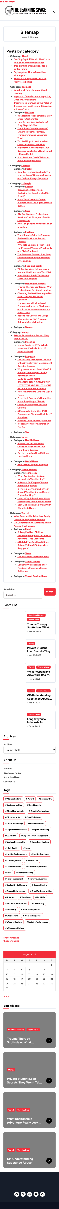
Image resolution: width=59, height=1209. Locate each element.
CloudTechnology (15, 823)
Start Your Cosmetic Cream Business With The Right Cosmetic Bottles (34, 202)
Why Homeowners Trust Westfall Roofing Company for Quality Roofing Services (34, 372)
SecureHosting (40, 885)
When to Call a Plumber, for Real (34, 420)
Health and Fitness (35, 283)
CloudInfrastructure (40, 811)
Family (29, 529)
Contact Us (9, 781)
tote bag (11, 897)
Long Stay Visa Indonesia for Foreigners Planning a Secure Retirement (32, 568)
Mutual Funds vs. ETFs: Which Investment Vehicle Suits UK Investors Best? (32, 348)
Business (26, 86)
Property (30, 356)
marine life (32, 860)
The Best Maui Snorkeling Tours (33, 556)
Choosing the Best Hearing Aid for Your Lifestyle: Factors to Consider (34, 296)
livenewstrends (11, 937)
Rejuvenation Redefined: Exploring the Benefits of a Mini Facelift (33, 193)
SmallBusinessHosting (42, 891)
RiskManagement (15, 879)
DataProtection (36, 823)
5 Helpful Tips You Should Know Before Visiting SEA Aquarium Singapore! (33, 545)
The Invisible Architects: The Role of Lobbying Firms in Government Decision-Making (34, 362)
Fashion (29, 231)
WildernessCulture (15, 928)
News (24, 437)
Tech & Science (29, 469)
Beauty (29, 186)
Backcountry (46, 799)
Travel (25, 513)
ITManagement (14, 860)
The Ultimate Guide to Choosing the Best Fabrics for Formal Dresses (33, 238)
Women (29, 327)
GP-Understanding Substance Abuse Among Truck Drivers (22, 1162)
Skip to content (7, 1)
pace (9, 872)
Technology (31, 472)
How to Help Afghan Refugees (32, 464)
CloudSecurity (13, 817)
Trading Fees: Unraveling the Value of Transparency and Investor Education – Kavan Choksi (33, 106)
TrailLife (41, 897)
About (24, 56)
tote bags (26, 897)
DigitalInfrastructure (17, 829)
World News (31, 461)
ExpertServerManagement (35, 835)
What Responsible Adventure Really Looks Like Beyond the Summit (39, 676)
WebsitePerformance (38, 922)
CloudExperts (34, 805)
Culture (25, 165)
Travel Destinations (36, 576)
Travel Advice (32, 561)
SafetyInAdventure (38, 879)
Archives (7, 744)
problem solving (25, 872)
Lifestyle (26, 183)
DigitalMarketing (41, 829)
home (27, 848)
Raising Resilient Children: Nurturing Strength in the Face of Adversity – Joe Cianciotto (34, 535)
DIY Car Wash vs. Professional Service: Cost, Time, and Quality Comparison (33, 217)
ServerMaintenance (16, 891)
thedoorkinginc (11, 940)
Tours (28, 553)
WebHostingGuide (33, 915)
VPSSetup (11, 909)
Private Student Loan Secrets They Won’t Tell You (39, 651)
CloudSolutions (33, 817)
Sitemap (7, 768)
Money (25, 332)
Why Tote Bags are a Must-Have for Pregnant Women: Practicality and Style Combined (34, 248)
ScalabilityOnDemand (17, 885)
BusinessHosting (14, 805)
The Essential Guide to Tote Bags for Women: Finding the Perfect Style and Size (34, 257)
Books (28, 168)
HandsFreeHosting (40, 842)
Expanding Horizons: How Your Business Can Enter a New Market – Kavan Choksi (34, 150)
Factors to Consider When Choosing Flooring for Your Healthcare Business (31, 446)
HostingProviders (41, 854)
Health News (32, 440)
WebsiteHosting (14, 922)
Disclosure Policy (12, 772)
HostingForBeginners (16, 854)
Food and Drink (33, 265)
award (31, 799)
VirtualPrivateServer (17, 903)
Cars (27, 210)
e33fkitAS (11, 835)
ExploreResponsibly (16, 842)
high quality (12, 848)
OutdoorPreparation (37, 866)
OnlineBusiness (14, 866)
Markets (29, 112)
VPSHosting (38, 903)
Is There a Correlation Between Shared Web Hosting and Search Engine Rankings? (33, 492)
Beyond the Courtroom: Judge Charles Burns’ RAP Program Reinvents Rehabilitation (32, 318)
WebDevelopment (31, 909)
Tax (27, 432)
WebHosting (12, 915)
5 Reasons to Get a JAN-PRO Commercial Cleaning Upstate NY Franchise (34, 414)
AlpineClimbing (14, 799)
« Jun (6, 996)
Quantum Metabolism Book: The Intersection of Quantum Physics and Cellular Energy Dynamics (34, 175)
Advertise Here (11, 777)
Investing (30, 341)
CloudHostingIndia (15, 811)
